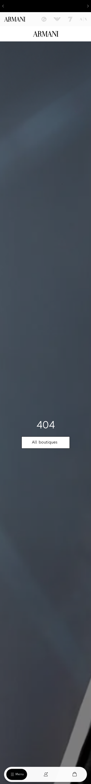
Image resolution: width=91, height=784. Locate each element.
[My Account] (45, 774)
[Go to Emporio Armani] (57, 19)
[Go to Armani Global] (14, 19)
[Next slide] (88, 6)
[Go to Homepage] (45, 34)
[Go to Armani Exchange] (83, 19)
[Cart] (74, 774)
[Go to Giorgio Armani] (44, 19)
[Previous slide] (3, 6)
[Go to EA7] (70, 19)
